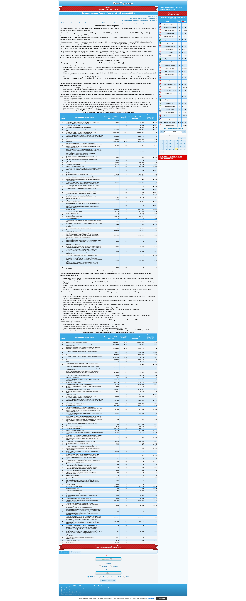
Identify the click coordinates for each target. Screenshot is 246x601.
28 (177, 149)
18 (166, 146)
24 (162, 149)
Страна (108, 556)
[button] (108, 580)
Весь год (93, 576)
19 (170, 146)
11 (166, 143)
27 (173, 149)
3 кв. (119, 576)
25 (166, 149)
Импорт (115, 566)
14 (177, 143)
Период (108, 570)
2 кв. (111, 576)
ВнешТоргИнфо (123, 3)
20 (173, 146)
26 (170, 149)
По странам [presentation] (64, 552)
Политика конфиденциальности (71, 594)
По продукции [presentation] (75, 552)
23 (184, 146)
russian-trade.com (72, 590)
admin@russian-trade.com (76, 592)
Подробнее (151, 598)
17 (162, 146)
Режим (108, 563)
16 (184, 143)
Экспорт (104, 566)
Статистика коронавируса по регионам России (171, 157)
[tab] (64, 552)
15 (181, 143)
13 (173, 143)
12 (170, 143)
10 (162, 143)
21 (177, 146)
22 (181, 146)
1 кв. (103, 576)
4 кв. (127, 576)
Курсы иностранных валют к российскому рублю (171, 8)
